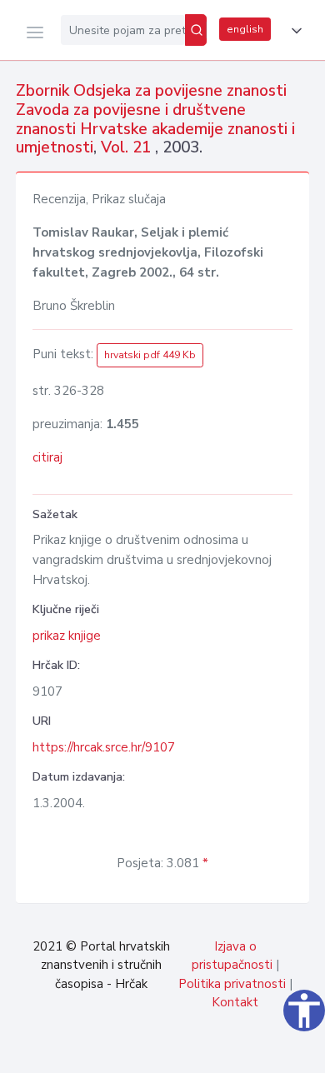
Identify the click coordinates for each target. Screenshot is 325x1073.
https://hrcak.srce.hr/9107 (103, 747)
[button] (293, 31)
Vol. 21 (128, 147)
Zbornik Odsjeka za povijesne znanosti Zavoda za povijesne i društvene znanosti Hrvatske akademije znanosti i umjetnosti (155, 119)
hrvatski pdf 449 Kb (150, 355)
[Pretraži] (196, 30)
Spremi (191, 1051)
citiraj (47, 457)
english (245, 29)
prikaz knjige (66, 635)
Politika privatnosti (232, 984)
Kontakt (235, 1002)
